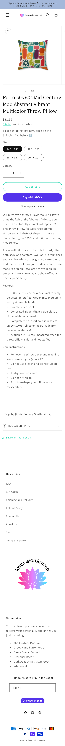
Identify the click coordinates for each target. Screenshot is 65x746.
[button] (7, 15)
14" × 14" (12, 149)
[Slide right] (40, 90)
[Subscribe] (51, 687)
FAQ (8, 483)
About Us (11, 524)
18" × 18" (12, 157)
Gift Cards (12, 491)
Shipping (7, 124)
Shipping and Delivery (19, 500)
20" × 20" (34, 157)
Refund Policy (14, 508)
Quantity (7, 165)
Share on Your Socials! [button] (19, 437)
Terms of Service (16, 540)
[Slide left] (25, 90)
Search (10, 532)
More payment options (32, 206)
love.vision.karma (36, 740)
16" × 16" (33, 149)
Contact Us (12, 516)
